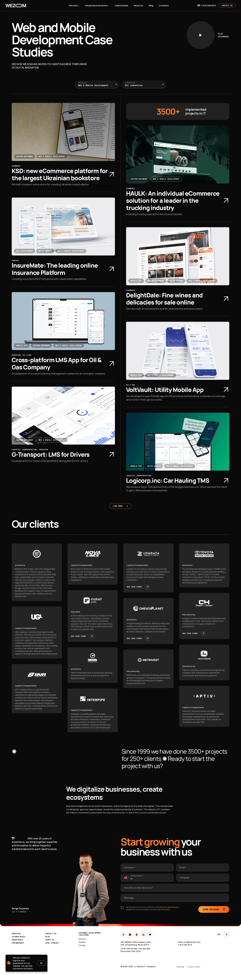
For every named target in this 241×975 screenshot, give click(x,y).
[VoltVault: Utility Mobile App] (177, 351)
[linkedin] (143, 934)
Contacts (164, 5)
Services (73, 5)
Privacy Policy (194, 966)
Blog (151, 5)
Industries (130, 82)
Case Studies (121, 5)
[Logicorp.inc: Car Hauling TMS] (177, 442)
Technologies (18, 937)
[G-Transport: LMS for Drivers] (63, 416)
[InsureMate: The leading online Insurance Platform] (63, 226)
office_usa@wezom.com (189, 942)
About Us (138, 5)
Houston (82, 942)
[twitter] (150, 934)
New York (82, 939)
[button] (97, 84)
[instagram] (130, 934)
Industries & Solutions (96, 5)
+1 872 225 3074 (208, 5)
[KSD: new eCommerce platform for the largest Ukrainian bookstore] (63, 132)
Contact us (50, 934)
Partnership (18, 943)
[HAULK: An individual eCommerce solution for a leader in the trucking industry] (177, 154)
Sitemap (180, 966)
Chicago (82, 945)
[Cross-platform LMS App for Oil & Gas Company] (63, 321)
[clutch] (136, 934)
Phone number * (137, 876)
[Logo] (34, 5)
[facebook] (123, 934)
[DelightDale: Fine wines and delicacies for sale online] (177, 256)
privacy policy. (164, 909)
